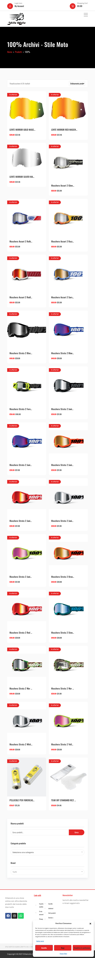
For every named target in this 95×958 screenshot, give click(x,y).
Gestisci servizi (40, 941)
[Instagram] (14, 916)
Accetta (44, 948)
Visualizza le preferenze (82, 948)
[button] (90, 923)
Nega (62, 948)
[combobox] (47, 852)
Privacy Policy (63, 954)
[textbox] (47, 852)
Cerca (77, 832)
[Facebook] (8, 916)
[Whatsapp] (21, 916)
